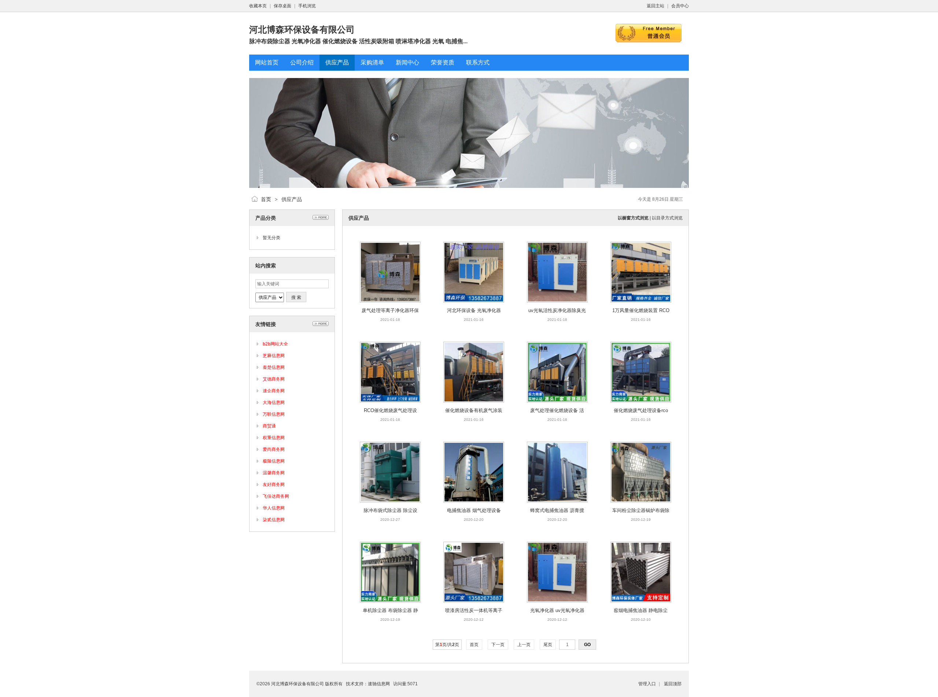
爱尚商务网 (274, 449)
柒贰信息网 (274, 519)
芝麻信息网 (274, 355)
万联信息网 (274, 414)
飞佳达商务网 (276, 496)
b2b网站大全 (275, 343)
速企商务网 (274, 390)
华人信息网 (274, 508)
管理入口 (647, 683)
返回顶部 (673, 683)
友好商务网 (274, 484)
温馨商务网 (274, 472)
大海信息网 (274, 402)
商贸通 (269, 426)
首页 (266, 199)
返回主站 (655, 5)
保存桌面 (282, 5)
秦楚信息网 (274, 367)
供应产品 (291, 199)
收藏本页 (258, 5)
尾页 (547, 644)
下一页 (498, 644)
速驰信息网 (379, 683)
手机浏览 (307, 5)
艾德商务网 (274, 379)
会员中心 (680, 5)
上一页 (524, 644)
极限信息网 (274, 461)
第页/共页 (447, 644)
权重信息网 (274, 437)
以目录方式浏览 (667, 217)
